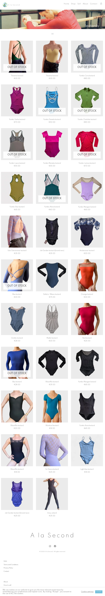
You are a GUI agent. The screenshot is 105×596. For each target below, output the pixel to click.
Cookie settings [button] (87, 592)
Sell (79, 4)
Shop (73, 4)
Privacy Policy (8, 568)
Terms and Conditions (11, 564)
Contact (93, 4)
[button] (52, 34)
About (85, 4)
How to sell (7, 585)
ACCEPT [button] (98, 591)
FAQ (5, 561)
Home (66, 4)
